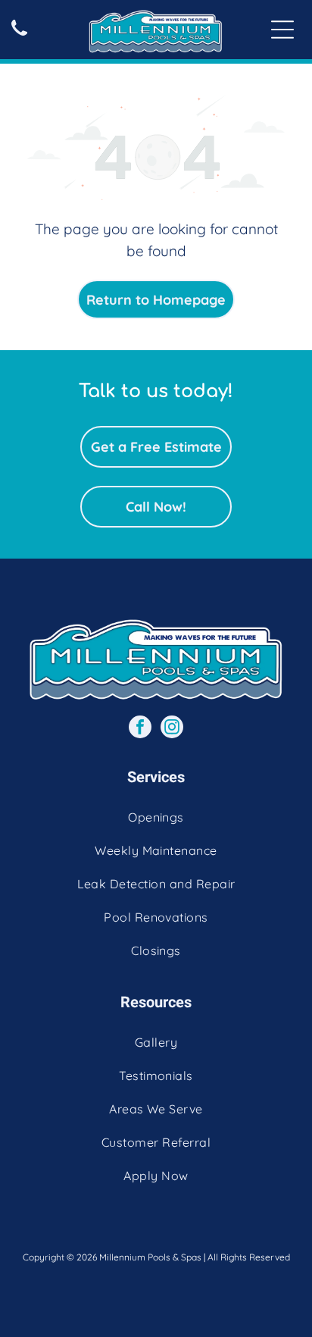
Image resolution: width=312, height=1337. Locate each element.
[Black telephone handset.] (19, 36)
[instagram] (172, 728)
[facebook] (140, 728)
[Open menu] (282, 29)
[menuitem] (155, 817)
